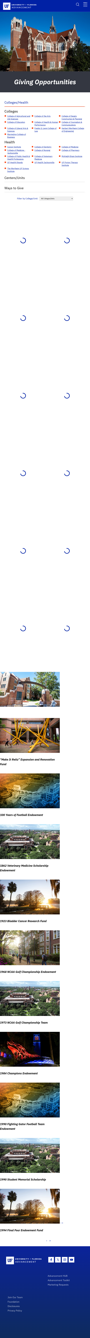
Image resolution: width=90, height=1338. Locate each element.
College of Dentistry (42, 147)
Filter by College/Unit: (27, 198)
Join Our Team (15, 1297)
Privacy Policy (15, 1310)
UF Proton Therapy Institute (70, 163)
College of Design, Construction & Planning (72, 117)
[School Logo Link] (24, 1260)
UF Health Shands (15, 162)
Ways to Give (14, 188)
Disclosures (14, 1306)
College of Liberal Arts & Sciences (17, 129)
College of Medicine (70, 147)
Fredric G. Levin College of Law (45, 129)
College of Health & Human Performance (46, 123)
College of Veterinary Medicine (43, 157)
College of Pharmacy (70, 150)
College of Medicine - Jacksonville (16, 151)
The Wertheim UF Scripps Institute (18, 169)
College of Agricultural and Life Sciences (18, 117)
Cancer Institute (14, 147)
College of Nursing (42, 150)
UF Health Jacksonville (44, 162)
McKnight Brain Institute (72, 156)
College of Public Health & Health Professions (18, 157)
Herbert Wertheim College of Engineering (73, 129)
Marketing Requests (58, 1284)
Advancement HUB (58, 1275)
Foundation (13, 1301)
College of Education (16, 122)
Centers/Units (14, 178)
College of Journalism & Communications (72, 123)
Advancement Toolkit (59, 1280)
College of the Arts (42, 116)
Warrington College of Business (16, 135)
